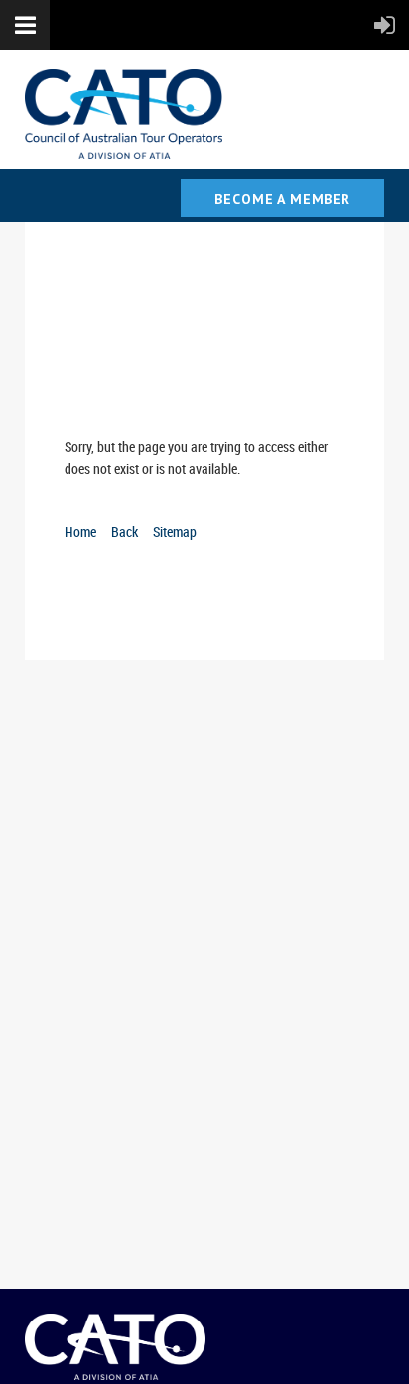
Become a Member (282, 199)
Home (80, 531)
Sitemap (175, 531)
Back (124, 531)
